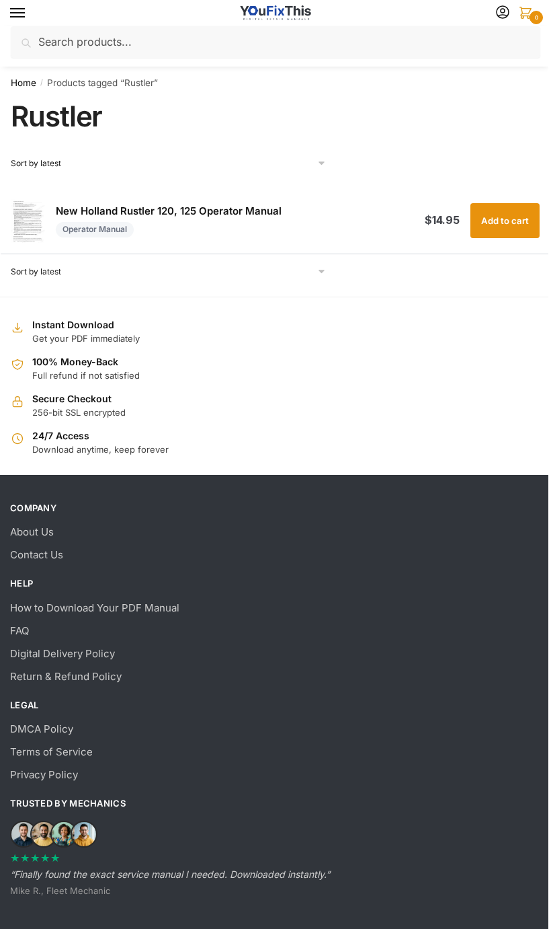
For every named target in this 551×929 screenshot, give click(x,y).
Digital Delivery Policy (62, 653)
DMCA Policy (41, 728)
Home (23, 82)
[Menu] (30, 13)
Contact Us (36, 554)
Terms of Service (51, 751)
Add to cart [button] (505, 220)
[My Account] (503, 13)
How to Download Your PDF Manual (94, 607)
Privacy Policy (44, 774)
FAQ (19, 630)
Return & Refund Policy (66, 676)
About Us (32, 531)
